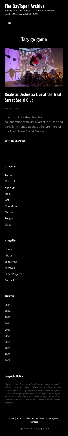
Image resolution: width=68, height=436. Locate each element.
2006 (7, 354)
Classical (10, 181)
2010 (7, 329)
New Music (11, 206)
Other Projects (13, 274)
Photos (9, 212)
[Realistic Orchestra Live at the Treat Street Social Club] (34, 67)
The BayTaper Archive (25, 6)
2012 (7, 317)
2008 (7, 342)
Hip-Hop (10, 187)
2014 (7, 311)
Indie (8, 193)
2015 (7, 305)
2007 (7, 348)
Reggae (9, 218)
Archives (10, 268)
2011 (7, 323)
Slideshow (11, 261)
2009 (7, 336)
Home (8, 249)
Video (8, 224)
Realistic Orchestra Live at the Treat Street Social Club (33, 97)
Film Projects (52, 418)
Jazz (7, 200)
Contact (9, 280)
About (8, 255)
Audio (8, 175)
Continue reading (15, 141)
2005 (7, 360)
